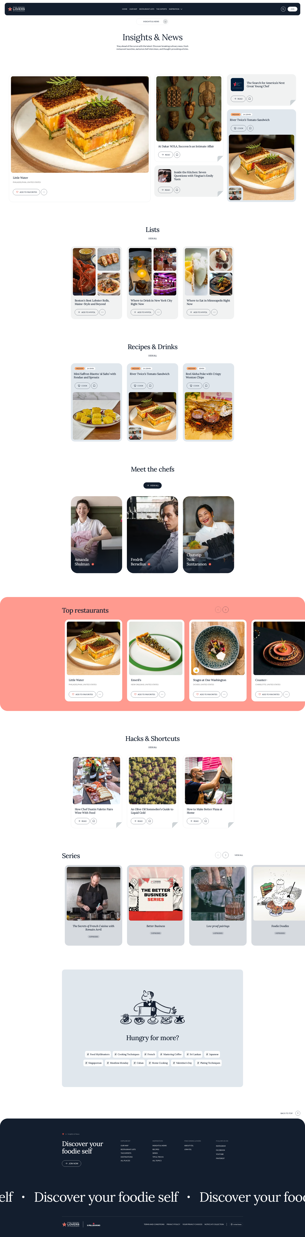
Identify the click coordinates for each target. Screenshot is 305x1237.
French (151, 1054)
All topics (156, 1160)
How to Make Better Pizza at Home (204, 811)
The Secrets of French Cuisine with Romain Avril (93, 927)
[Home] (16, 8)
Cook (240, 128)
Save (177, 155)
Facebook (220, 1150)
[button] (283, 9)
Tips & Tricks (157, 1157)
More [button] (44, 192)
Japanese (214, 1054)
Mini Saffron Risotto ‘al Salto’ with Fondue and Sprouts (95, 375)
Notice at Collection (214, 1224)
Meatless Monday (119, 1062)
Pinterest (220, 1158)
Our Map (133, 9)
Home (124, 9)
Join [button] (292, 9)
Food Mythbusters (99, 1054)
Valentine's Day (184, 1062)
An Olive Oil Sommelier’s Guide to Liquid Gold (152, 811)
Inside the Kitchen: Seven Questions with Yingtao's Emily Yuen (193, 176)
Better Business (156, 926)
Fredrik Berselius (138, 561)
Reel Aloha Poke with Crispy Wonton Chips (203, 375)
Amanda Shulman (82, 561)
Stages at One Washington (209, 680)
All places (125, 1160)
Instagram (221, 1146)
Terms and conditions (154, 1224)
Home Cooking (160, 1062)
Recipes (155, 1149)
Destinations (126, 1157)
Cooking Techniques (128, 1054)
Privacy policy (173, 1224)
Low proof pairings (217, 926)
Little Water (20, 178)
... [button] (102, 312)
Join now (73, 1163)
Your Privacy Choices (192, 1224)
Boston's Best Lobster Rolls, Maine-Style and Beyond (92, 302)
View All (154, 485)
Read (167, 155)
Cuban (140, 1062)
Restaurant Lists (146, 9)
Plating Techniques (210, 1062)
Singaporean (95, 1062)
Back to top (287, 1113)
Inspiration (174, 9)
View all (152, 238)
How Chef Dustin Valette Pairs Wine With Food (94, 811)
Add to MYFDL (88, 312)
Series (155, 1153)
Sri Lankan (195, 1054)
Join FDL (188, 1149)
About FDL (188, 1145)
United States (237, 1224)
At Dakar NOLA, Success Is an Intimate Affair (186, 146)
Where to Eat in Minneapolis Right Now (208, 302)
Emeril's (136, 680)
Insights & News (151, 21)
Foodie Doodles (280, 926)
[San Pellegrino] (93, 1225)
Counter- (261, 680)
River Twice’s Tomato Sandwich (249, 120)
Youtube (220, 1154)
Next (226, 610)
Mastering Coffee (172, 1054)
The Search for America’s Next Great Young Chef (266, 84)
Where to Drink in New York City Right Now (151, 302)
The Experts (161, 9)
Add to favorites (28, 192)
